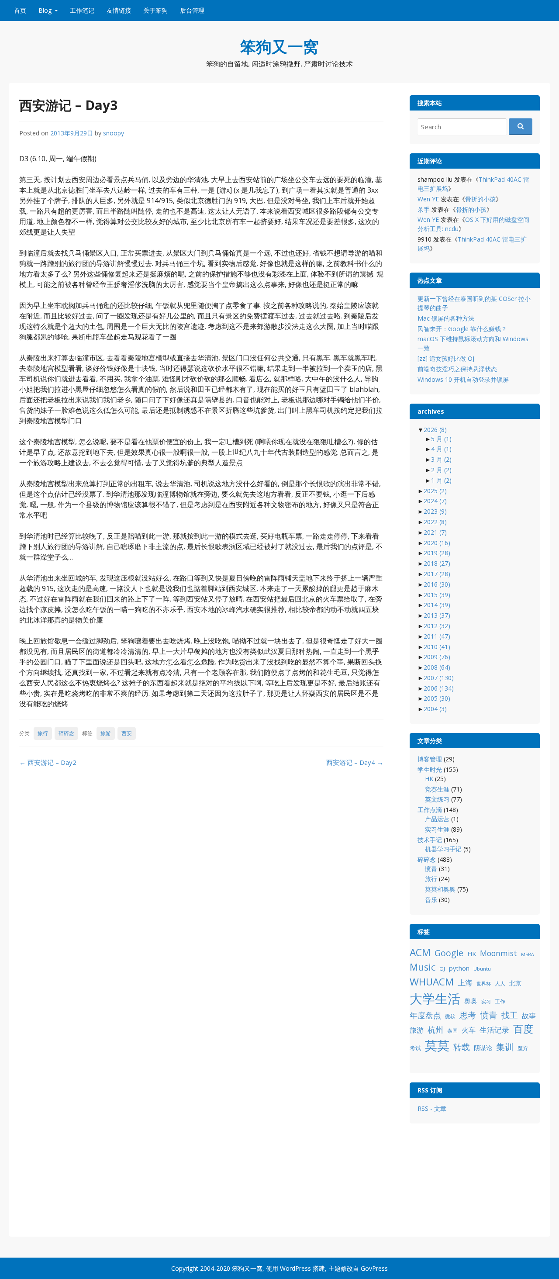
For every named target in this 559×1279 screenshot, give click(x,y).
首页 (20, 10)
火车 (469, 1030)
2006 (439, 688)
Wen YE (428, 199)
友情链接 (119, 10)
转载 (461, 1046)
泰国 (452, 1030)
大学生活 (435, 998)
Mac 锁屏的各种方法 (446, 318)
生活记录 (494, 1030)
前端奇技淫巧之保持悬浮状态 (457, 369)
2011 (437, 636)
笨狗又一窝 (279, 46)
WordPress (295, 1268)
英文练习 (437, 799)
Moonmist (498, 953)
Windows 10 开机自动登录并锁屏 (463, 379)
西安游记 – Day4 (354, 762)
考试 (415, 1048)
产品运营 (437, 819)
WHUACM (432, 982)
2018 (437, 563)
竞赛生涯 (437, 789)
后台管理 (192, 10)
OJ (442, 968)
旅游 (105, 733)
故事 (529, 1015)
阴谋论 (483, 1048)
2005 (437, 698)
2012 (437, 626)
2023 (435, 511)
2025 (435, 491)
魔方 (523, 1048)
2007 (439, 678)
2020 (437, 543)
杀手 (424, 209)
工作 (500, 1001)
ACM (420, 952)
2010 (437, 647)
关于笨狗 (155, 10)
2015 (437, 595)
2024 (435, 501)
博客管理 (430, 759)
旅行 (43, 733)
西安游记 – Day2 (47, 762)
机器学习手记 (443, 849)
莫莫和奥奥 (440, 889)
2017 (437, 574)
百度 (523, 1029)
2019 (437, 553)
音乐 (431, 899)
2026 (435, 429)
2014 (437, 605)
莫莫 (437, 1045)
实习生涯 (437, 829)
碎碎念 (66, 733)
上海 (465, 983)
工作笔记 (82, 10)
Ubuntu (482, 968)
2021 (435, 532)
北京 (515, 983)
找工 (509, 1015)
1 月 (441, 480)
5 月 (441, 439)
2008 (437, 667)
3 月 (441, 459)
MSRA (527, 954)
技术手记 (430, 840)
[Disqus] (201, 886)
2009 (437, 657)
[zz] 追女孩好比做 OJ (446, 358)
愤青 (431, 868)
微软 (450, 1016)
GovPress (374, 1268)
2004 (435, 709)
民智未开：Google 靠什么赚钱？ (462, 329)
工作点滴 (430, 809)
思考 (467, 1014)
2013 (437, 615)
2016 (437, 584)
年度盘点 (425, 1014)
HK (429, 778)
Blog (45, 10)
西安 (126, 733)
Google (449, 953)
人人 (500, 983)
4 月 (441, 449)
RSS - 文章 (432, 1108)
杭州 (435, 1029)
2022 (435, 522)
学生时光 (430, 769)
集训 (505, 1047)
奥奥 (470, 1000)
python (459, 968)
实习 (486, 1002)
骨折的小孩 (480, 199)
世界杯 (483, 984)
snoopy (113, 133)
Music (422, 967)
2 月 (441, 470)
